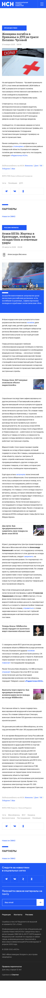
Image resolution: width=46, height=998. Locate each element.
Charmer (15, 975)
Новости (29, 165)
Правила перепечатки (12, 966)
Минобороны (14, 815)
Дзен (36, 165)
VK (41, 165)
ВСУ (23, 815)
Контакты (18, 914)
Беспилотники (8, 818)
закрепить (29, 556)
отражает (6, 672)
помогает (6, 663)
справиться (28, 608)
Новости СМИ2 (8, 216)
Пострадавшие (23, 818)
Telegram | (7, 169)
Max (13, 169)
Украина (31, 815)
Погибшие (12, 183)
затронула (20, 474)
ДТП (21, 183)
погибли (30, 322)
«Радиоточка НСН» (19, 155)
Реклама (29, 914)
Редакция (6, 914)
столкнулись (18, 146)
